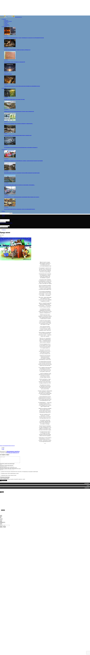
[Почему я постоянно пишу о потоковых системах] (10, 96)
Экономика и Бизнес (8, 21)
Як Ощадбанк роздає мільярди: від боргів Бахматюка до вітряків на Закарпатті (20, 147)
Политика (4, 26)
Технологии (6, 24)
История (5, 23)
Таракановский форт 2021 (7, 512)
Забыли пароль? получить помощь (6, 222)
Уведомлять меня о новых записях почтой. (8, 475)
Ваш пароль (12, 220)
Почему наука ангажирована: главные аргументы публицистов (17, 49)
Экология (4, 88)
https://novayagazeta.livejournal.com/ (7, 445)
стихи (3, 448)
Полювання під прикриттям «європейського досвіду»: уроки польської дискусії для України (23, 160)
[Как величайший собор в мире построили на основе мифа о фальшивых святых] (10, 181)
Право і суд (6, 22)
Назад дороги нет (8, 73)
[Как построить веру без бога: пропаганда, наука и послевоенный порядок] (10, 206)
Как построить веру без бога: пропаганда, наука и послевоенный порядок (19, 209)
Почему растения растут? (13, 452)
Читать (88, 485)
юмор (3, 449)
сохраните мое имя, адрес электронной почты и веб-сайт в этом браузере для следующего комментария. (19, 471)
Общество (6, 20)
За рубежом (6, 109)
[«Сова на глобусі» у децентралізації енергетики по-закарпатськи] (10, 132)
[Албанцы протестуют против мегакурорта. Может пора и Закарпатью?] (10, 108)
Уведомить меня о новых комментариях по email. (10, 473)
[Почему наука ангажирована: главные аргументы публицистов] (10, 46)
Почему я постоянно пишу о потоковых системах (14, 99)
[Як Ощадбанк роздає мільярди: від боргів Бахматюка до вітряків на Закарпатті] (10, 144)
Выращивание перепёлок (13, 451)
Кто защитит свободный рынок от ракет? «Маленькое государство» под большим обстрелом (24, 37)
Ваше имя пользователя (14, 219)
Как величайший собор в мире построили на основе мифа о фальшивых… (19, 184)
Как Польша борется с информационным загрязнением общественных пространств (21, 196)
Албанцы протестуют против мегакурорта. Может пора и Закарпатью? (19, 111)
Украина (4, 19)
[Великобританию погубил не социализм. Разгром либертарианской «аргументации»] (10, 169)
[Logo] (4, 17)
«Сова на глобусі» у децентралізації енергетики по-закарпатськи (17, 135)
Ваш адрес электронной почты (15, 225)
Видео (3, 211)
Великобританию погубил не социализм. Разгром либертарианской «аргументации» (22, 172)
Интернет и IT (7, 25)
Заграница (4, 149)
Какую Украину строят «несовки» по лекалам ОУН (14, 61)
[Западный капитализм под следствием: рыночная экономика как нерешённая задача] (10, 83)
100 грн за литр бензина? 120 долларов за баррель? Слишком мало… (18, 123)
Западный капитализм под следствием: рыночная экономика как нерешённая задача (22, 86)
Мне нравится (86, 483)
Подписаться (87, 487)
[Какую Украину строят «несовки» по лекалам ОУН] (10, 58)
